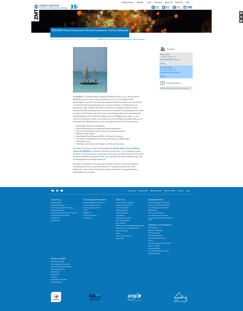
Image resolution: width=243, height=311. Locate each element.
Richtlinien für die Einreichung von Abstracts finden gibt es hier (97, 154)
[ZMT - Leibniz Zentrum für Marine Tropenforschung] (55, 5)
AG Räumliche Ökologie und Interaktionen (174, 88)
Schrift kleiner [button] (168, 7)
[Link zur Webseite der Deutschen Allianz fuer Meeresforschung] (94, 297)
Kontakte (171, 49)
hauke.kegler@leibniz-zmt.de (170, 72)
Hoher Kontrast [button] (178, 7)
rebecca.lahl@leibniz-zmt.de (169, 59)
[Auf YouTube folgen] (52, 190)
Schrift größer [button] (157, 7)
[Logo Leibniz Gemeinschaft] (181, 297)
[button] (189, 2)
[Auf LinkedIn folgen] (57, 190)
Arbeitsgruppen (174, 83)
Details (162, 63)
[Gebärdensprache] (190, 7)
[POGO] (134, 297)
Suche (178, 2)
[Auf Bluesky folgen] (61, 190)
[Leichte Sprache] (185, 7)
